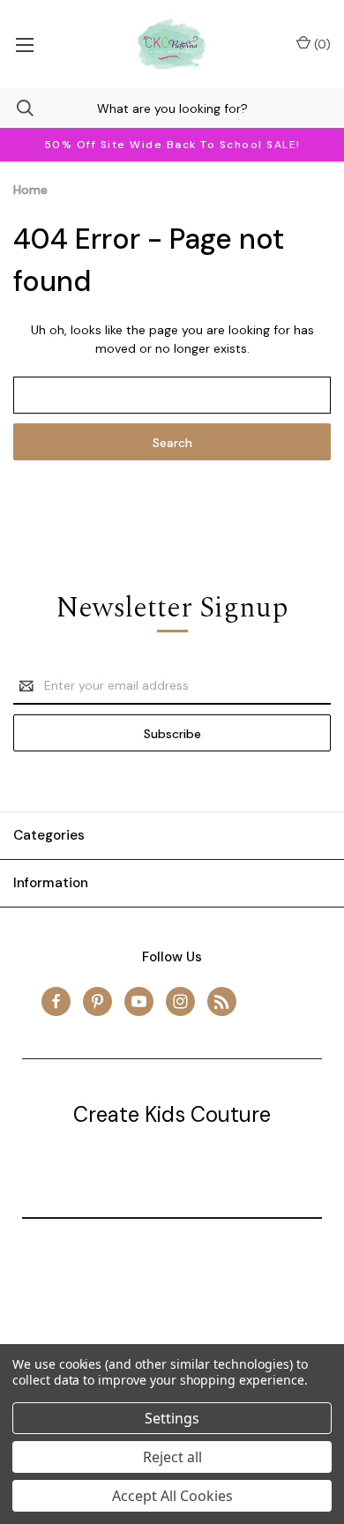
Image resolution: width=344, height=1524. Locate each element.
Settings (172, 1418)
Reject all (172, 1457)
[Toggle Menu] (24, 44)
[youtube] (138, 1001)
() (320, 44)
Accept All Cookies (172, 1495)
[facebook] (56, 1001)
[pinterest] (97, 1001)
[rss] (221, 1001)
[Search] (17, 108)
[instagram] (180, 1001)
